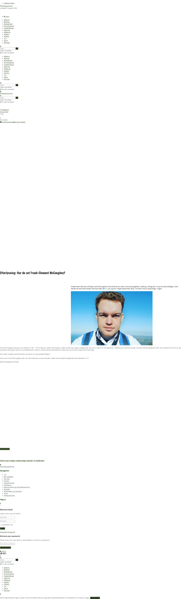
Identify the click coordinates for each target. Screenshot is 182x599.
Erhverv (6, 36)
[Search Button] (0, 46)
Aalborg (6, 20)
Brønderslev (8, 24)
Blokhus (7, 22)
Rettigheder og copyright (13, 491)
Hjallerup (7, 32)
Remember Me (7, 525)
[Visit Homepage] (6, 6)
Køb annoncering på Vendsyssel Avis (17, 487)
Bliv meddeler (8, 477)
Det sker (7, 43)
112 (5, 39)
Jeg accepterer (95, 598)
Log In (3, 551)
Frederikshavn (9, 28)
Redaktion (5, 110)
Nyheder (7, 489)
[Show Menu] (0, 91)
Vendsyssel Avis (9, 495)
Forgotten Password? (7, 532)
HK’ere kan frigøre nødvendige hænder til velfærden (22, 460)
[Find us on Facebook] (0, 12)
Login (7, 16)
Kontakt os (8, 485)
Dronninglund (9, 26)
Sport (6, 41)
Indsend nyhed (9, 3)
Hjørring (7, 30)
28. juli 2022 (4, 112)
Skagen (6, 34)
